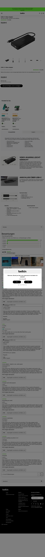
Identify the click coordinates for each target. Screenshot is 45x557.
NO (28, 281)
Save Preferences (23, 284)
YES (17, 281)
